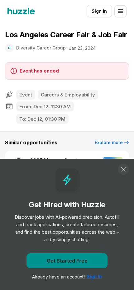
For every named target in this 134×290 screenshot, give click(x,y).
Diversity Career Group (41, 47)
